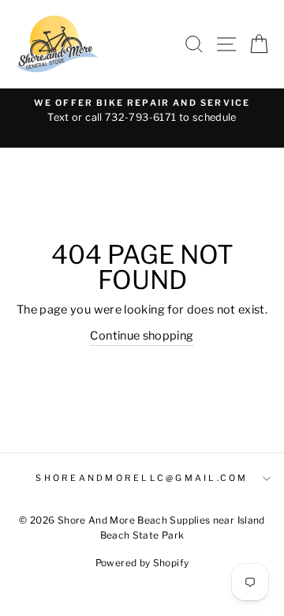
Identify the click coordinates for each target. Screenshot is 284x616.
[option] (142, 111)
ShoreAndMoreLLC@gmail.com (142, 478)
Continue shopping (141, 336)
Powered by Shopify (142, 563)
